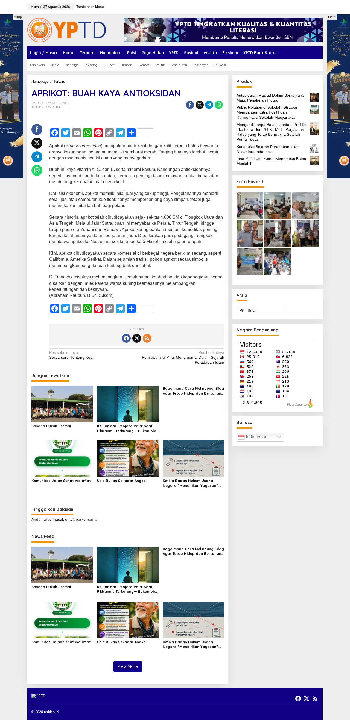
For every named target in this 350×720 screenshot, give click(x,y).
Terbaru (37, 107)
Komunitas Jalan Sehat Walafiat (61, 480)
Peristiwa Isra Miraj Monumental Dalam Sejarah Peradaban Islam (183, 357)
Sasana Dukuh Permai (51, 426)
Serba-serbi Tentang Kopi (71, 355)
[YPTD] (66, 30)
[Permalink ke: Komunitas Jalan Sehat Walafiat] (62, 458)
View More (128, 666)
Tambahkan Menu (90, 7)
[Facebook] (126, 338)
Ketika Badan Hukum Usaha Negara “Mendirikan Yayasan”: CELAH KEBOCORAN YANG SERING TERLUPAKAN (192, 483)
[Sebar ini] (190, 105)
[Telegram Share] (209, 105)
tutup (18, 17)
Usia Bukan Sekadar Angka (121, 480)
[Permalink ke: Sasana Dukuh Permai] (62, 404)
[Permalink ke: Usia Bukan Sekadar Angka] (128, 458)
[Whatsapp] (219, 105)
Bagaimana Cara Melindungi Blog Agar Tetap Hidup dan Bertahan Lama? (193, 391)
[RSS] (147, 338)
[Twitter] (136, 338)
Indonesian (256, 437)
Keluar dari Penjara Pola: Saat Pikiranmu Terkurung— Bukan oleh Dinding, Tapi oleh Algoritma (127, 428)
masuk (58, 519)
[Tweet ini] (200, 105)
